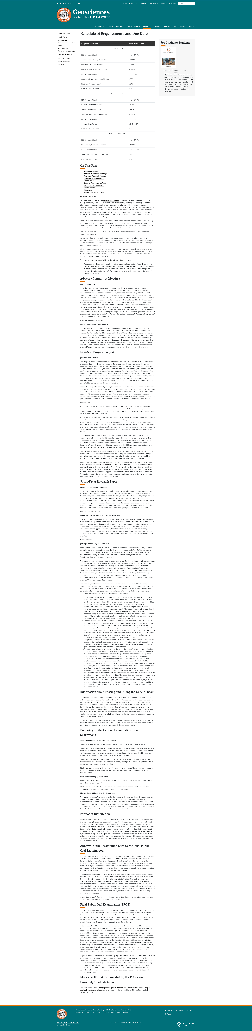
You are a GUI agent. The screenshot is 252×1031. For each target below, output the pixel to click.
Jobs (175, 26)
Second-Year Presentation (94, 185)
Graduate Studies (64, 33)
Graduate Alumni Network (64, 63)
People (109, 26)
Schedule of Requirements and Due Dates (66, 43)
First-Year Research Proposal (95, 176)
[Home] (65, 16)
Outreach (167, 26)
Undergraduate (133, 26)
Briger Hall (104, 1010)
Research (119, 26)
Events (190, 26)
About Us (98, 26)
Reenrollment (89, 181)
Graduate (147, 26)
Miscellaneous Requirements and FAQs (66, 50)
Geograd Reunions (64, 58)
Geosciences (91, 12)
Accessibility (63, 1025)
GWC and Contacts (65, 55)
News (182, 26)
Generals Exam (89, 188)
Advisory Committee (92, 171)
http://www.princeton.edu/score (105, 465)
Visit (137, 3)
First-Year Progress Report (94, 178)
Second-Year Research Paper (95, 183)
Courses (157, 26)
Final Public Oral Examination (95, 192)
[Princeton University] (69, 3)
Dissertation (88, 190)
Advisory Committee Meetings (95, 174)
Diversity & (67, 1023)
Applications (62, 37)
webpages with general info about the (118, 988)
